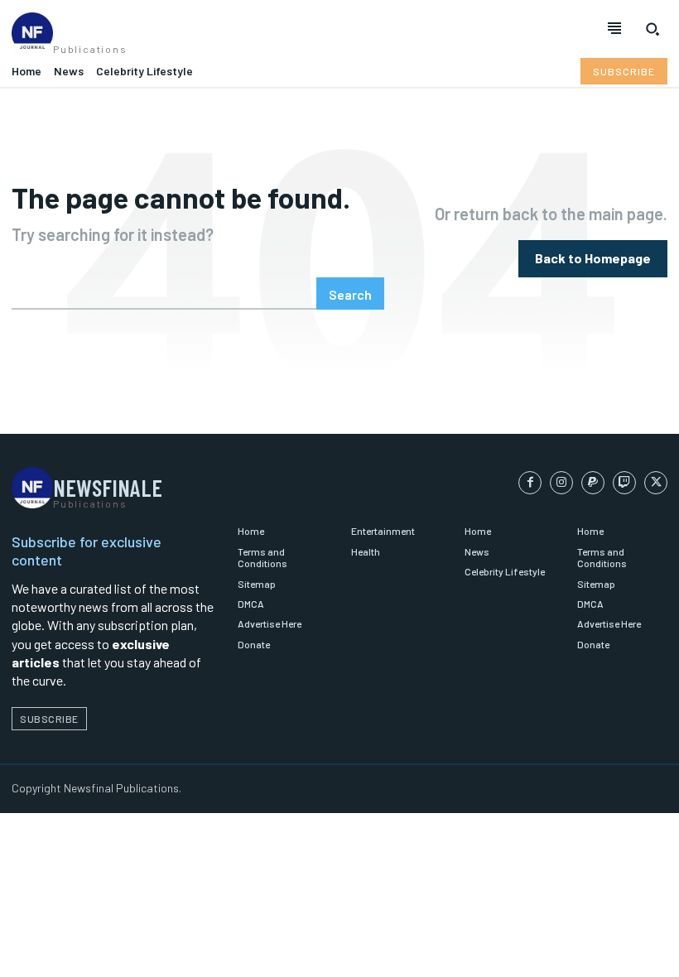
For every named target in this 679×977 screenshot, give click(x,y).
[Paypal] (592, 482)
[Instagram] (561, 482)
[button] (652, 29)
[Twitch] (624, 482)
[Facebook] (530, 482)
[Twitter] (655, 482)
